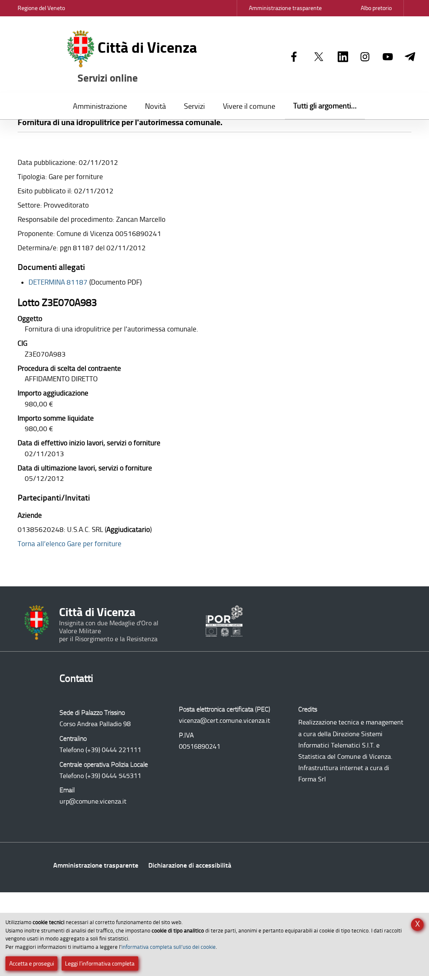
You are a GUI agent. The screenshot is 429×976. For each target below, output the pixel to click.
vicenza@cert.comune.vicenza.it (224, 720)
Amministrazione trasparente (95, 865)
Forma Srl (312, 779)
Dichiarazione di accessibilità (189, 865)
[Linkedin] (343, 57)
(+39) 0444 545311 (113, 776)
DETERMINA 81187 (58, 282)
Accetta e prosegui (31, 963)
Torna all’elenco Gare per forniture (69, 543)
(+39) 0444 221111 (113, 750)
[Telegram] (410, 57)
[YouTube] (388, 57)
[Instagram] (365, 57)
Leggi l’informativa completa (99, 963)
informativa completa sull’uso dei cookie (168, 947)
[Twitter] (319, 57)
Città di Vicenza (137, 62)
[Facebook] (294, 57)
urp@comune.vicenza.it (93, 801)
